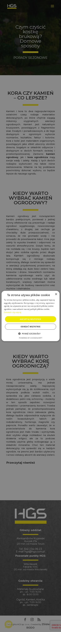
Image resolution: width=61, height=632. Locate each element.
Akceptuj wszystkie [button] (30, 319)
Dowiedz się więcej (12, 312)
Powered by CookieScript (30, 338)
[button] (30, 333)
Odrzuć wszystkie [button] (30, 326)
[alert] (30, 316)
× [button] (56, 294)
